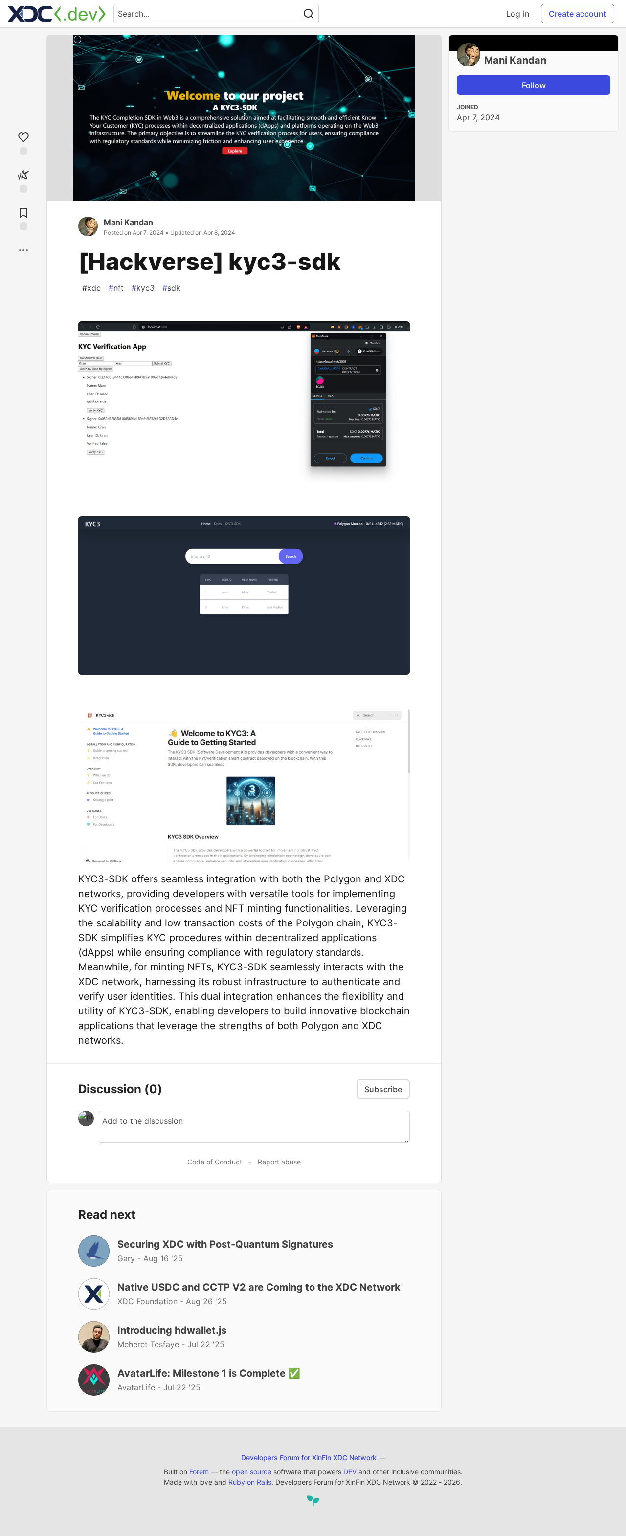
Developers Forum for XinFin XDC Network (309, 1457)
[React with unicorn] (23, 180)
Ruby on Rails (249, 1482)
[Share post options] (23, 250)
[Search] (308, 13)
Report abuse (279, 1162)
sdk (171, 288)
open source (251, 1472)
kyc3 (143, 288)
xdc (91, 288)
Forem (199, 1472)
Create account (577, 14)
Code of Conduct (214, 1162)
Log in (517, 14)
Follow (534, 85)
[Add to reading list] (23, 218)
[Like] (23, 142)
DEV (350, 1472)
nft (116, 288)
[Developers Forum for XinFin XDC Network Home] (57, 13)
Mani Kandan (128, 222)
